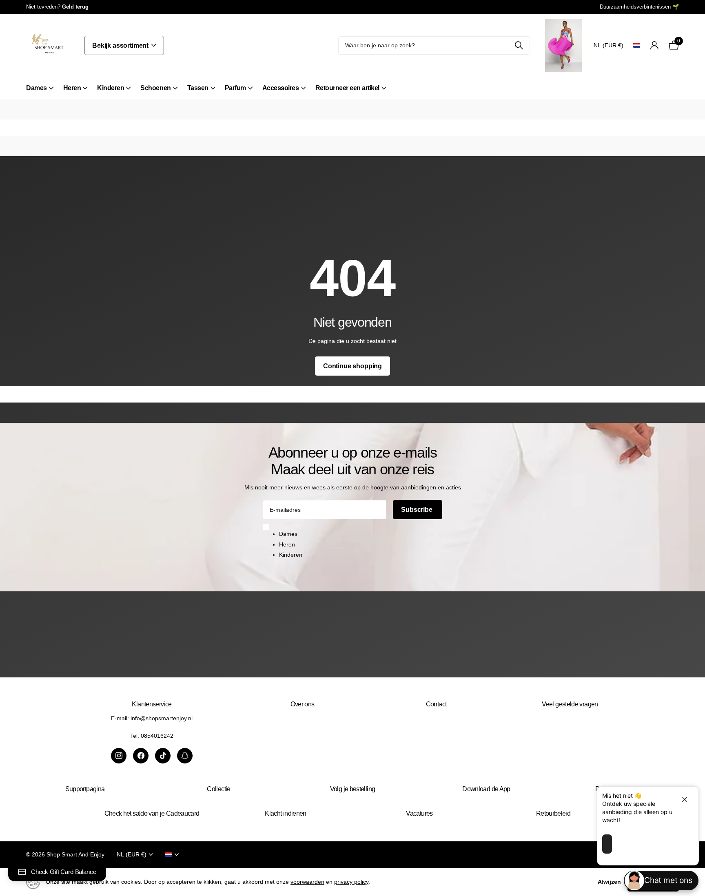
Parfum (235, 87)
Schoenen (155, 87)
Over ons (302, 704)
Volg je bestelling (352, 788)
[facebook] (141, 755)
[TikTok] (163, 755)
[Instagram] (118, 755)
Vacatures (419, 813)
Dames (36, 87)
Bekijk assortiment (121, 45)
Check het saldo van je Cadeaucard (152, 813)
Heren (72, 87)
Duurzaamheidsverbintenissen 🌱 (639, 7)
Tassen (197, 87)
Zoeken (519, 45)
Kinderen (110, 87)
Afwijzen (609, 881)
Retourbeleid (553, 813)
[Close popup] (681, 798)
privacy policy (351, 881)
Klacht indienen (285, 813)
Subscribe (417, 509)
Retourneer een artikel (347, 87)
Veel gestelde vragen (570, 704)
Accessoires (280, 87)
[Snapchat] (185, 755)
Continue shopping (352, 366)
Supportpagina (85, 788)
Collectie (218, 788)
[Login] (654, 45)
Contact (436, 704)
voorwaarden (307, 881)
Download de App (486, 788)
